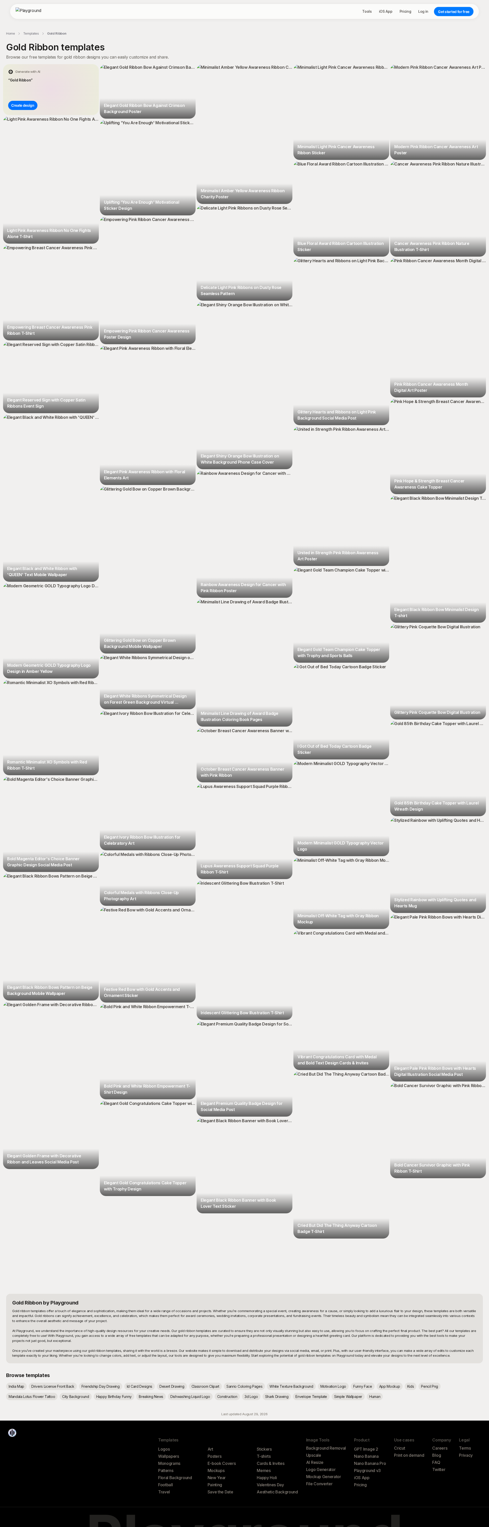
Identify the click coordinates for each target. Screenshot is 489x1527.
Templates (31, 33)
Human (374, 1396)
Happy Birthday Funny (114, 1396)
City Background (75, 1396)
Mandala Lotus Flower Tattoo (32, 1396)
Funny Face (362, 1386)
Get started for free (453, 11)
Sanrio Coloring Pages (244, 1386)
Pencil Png (429, 1386)
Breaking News (151, 1396)
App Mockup (389, 1386)
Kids (410, 1386)
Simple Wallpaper (348, 1396)
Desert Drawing (171, 1386)
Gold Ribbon (56, 33)
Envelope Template (311, 1396)
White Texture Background (291, 1386)
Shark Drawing (277, 1396)
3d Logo (251, 1396)
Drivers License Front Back (52, 1386)
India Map (16, 1386)
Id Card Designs (139, 1386)
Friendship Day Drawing (101, 1386)
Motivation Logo (333, 1386)
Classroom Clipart (206, 1386)
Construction (227, 1396)
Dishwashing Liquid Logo (190, 1396)
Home (10, 33)
